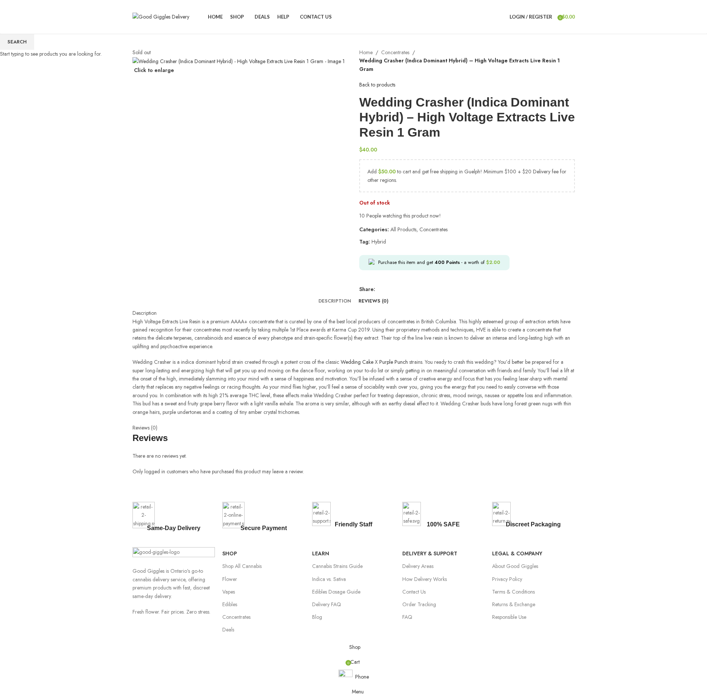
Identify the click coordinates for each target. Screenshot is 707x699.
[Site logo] (160, 16)
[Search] (502, 16)
